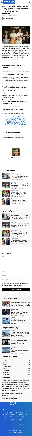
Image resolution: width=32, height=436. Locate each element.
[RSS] (23, 424)
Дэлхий (12, 173)
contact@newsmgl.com (9, 398)
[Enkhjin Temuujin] (3, 18)
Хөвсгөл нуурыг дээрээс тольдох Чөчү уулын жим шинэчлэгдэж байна (20, 350)
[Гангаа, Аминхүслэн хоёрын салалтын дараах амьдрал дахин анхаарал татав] (6, 342)
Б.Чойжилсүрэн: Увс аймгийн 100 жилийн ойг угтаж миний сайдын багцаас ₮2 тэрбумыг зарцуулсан (20, 304)
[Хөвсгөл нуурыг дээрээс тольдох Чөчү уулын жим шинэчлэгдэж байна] (6, 350)
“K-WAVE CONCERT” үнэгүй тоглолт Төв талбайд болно (19, 201)
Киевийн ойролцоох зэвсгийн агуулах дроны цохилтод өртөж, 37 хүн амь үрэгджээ (20, 176)
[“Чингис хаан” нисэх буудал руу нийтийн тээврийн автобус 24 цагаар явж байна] (6, 333)
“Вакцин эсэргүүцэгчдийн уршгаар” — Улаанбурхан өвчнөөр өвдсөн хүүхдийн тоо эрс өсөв (20, 321)
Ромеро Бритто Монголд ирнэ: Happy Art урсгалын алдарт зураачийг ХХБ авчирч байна (20, 193)
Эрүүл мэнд (13, 182)
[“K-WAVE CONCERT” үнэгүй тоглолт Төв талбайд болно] (6, 201)
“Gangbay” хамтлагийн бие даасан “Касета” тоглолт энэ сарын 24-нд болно (19, 312)
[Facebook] (26, 2)
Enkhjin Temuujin (9, 18)
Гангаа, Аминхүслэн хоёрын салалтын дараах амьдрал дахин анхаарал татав (19, 342)
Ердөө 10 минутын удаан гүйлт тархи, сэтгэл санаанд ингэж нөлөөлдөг (20, 185)
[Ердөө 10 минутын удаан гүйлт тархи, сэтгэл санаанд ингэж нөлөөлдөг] (6, 185)
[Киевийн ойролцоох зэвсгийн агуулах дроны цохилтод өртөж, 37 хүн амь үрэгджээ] (6, 176)
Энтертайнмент (6, 13)
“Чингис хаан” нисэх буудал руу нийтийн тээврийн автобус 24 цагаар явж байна (20, 334)
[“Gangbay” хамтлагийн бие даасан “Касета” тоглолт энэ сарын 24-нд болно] (6, 312)
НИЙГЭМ (13, 330)
